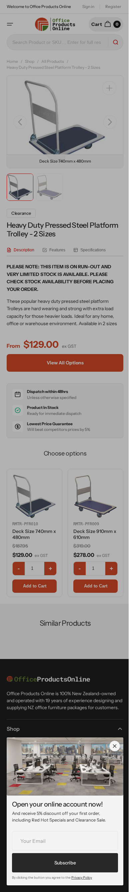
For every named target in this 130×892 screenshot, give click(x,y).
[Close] (114, 746)
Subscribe (65, 863)
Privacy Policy (81, 877)
